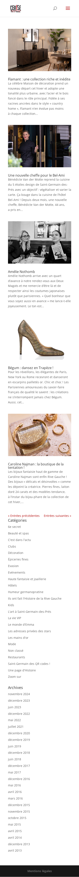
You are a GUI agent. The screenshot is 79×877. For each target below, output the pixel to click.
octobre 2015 (17, 818)
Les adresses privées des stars (29, 631)
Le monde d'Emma (21, 624)
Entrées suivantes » (57, 516)
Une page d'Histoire (22, 670)
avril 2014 (15, 838)
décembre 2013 (19, 844)
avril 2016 (15, 792)
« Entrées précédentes (24, 516)
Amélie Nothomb (21, 271)
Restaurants (16, 657)
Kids (11, 605)
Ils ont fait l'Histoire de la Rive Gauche (35, 598)
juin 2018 (14, 759)
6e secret (14, 527)
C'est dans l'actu (19, 540)
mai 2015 (14, 824)
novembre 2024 (19, 694)
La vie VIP (14, 618)
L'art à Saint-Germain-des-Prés (29, 612)
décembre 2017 (19, 766)
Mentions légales (39, 871)
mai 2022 (14, 720)
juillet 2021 (16, 727)
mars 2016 (15, 798)
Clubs (12, 546)
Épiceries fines (18, 559)
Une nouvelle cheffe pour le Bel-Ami (36, 175)
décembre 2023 (19, 701)
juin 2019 (14, 746)
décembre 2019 (19, 740)
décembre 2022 (19, 714)
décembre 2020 (19, 733)
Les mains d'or (18, 638)
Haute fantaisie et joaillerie (27, 579)
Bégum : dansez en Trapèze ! (30, 367)
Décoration (15, 553)
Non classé (15, 651)
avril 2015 (15, 831)
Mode (12, 644)
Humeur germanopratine (25, 592)
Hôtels (12, 585)
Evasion (13, 566)
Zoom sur (14, 677)
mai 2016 (14, 785)
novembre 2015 (19, 811)
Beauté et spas (18, 533)
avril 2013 (15, 850)
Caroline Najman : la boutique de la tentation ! (36, 466)
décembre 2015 (19, 805)
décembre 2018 (19, 753)
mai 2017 (14, 772)
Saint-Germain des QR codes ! (29, 664)
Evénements (16, 572)
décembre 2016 (19, 779)
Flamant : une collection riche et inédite (39, 79)
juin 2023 (14, 707)
